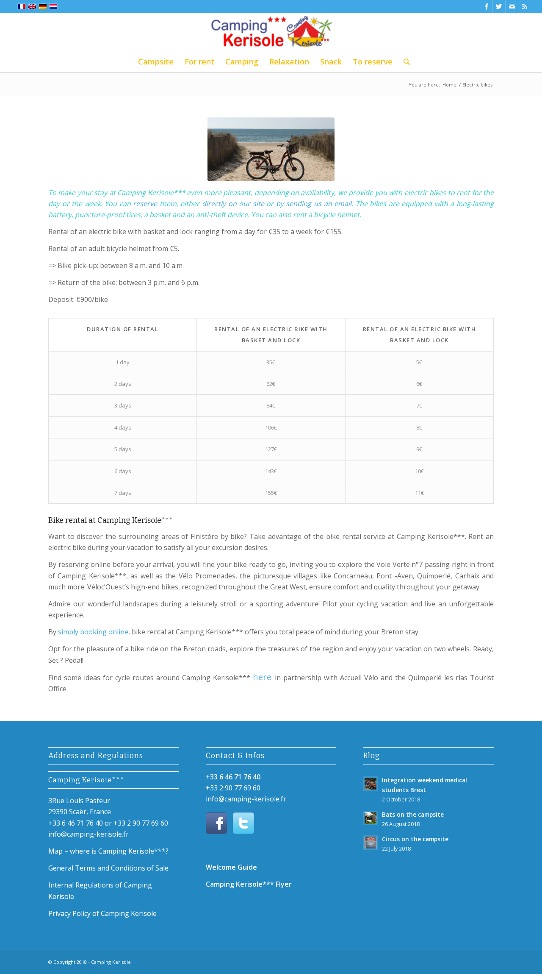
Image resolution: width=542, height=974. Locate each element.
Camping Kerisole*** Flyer (249, 884)
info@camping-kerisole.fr (88, 834)
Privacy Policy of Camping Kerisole (102, 913)
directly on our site (234, 203)
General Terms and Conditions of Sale (108, 868)
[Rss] (524, 6)
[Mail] (512, 6)
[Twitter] (499, 6)
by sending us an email (313, 203)
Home (449, 84)
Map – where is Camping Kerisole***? (108, 851)
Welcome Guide (231, 867)
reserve (145, 203)
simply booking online (93, 631)
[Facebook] (486, 6)
